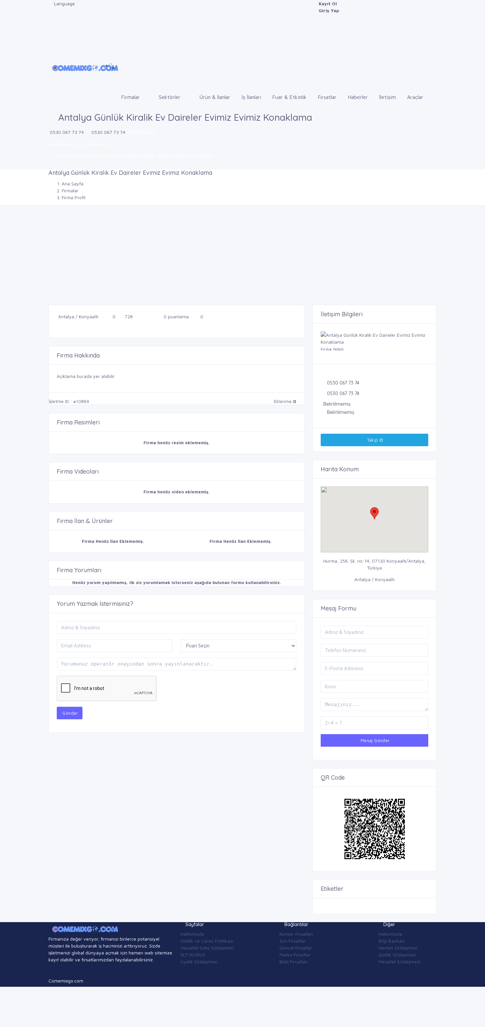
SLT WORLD (192, 954)
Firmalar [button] (131, 97)
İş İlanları (251, 97)
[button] (374, 513)
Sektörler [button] (170, 97)
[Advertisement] (242, 255)
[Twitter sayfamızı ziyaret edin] (50, 17)
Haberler (358, 97)
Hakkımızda (192, 934)
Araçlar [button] (416, 97)
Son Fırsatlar (292, 941)
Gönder (69, 713)
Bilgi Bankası (391, 941)
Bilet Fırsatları (293, 961)
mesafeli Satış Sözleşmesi (207, 947)
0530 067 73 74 (67, 132)
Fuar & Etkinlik (289, 97)
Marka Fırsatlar (294, 954)
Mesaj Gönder (374, 740)
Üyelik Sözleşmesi (198, 961)
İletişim (387, 97)
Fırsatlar (327, 97)
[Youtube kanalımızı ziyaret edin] (50, 31)
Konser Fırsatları (296, 934)
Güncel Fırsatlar (295, 947)
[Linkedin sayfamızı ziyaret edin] (50, 24)
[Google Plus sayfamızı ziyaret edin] (50, 10)
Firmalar (70, 190)
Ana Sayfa (72, 183)
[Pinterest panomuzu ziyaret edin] (50, 45)
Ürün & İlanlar (214, 97)
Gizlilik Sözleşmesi (397, 954)
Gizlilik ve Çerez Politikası (206, 941)
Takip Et (374, 440)
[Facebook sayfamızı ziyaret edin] (50, 3)
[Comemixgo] (83, 67)
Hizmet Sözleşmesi (397, 947)
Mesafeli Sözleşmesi (399, 961)
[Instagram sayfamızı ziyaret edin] (50, 38)
